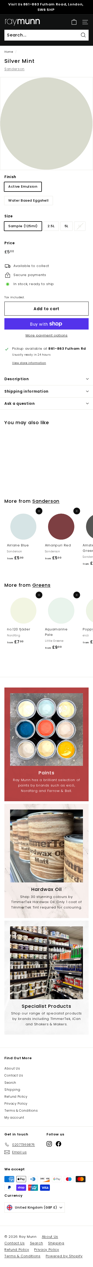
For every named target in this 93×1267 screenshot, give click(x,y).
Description (16, 378)
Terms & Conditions (21, 1110)
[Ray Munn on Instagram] (49, 1143)
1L (79, 226)
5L (66, 226)
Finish (10, 176)
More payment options (47, 335)
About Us (12, 1068)
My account (14, 1117)
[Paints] (46, 729)
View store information (29, 363)
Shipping (12, 1089)
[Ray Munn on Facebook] (58, 1143)
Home (8, 52)
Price (9, 243)
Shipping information (26, 391)
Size (8, 216)
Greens (41, 585)
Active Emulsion (22, 186)
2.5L (51, 226)
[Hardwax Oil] (46, 846)
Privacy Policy (16, 1103)
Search (10, 1082)
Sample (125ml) (23, 226)
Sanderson (14, 68)
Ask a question (19, 403)
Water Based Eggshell (28, 200)
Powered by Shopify (64, 1256)
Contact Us (13, 1075)
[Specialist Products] (46, 962)
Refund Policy (15, 1096)
